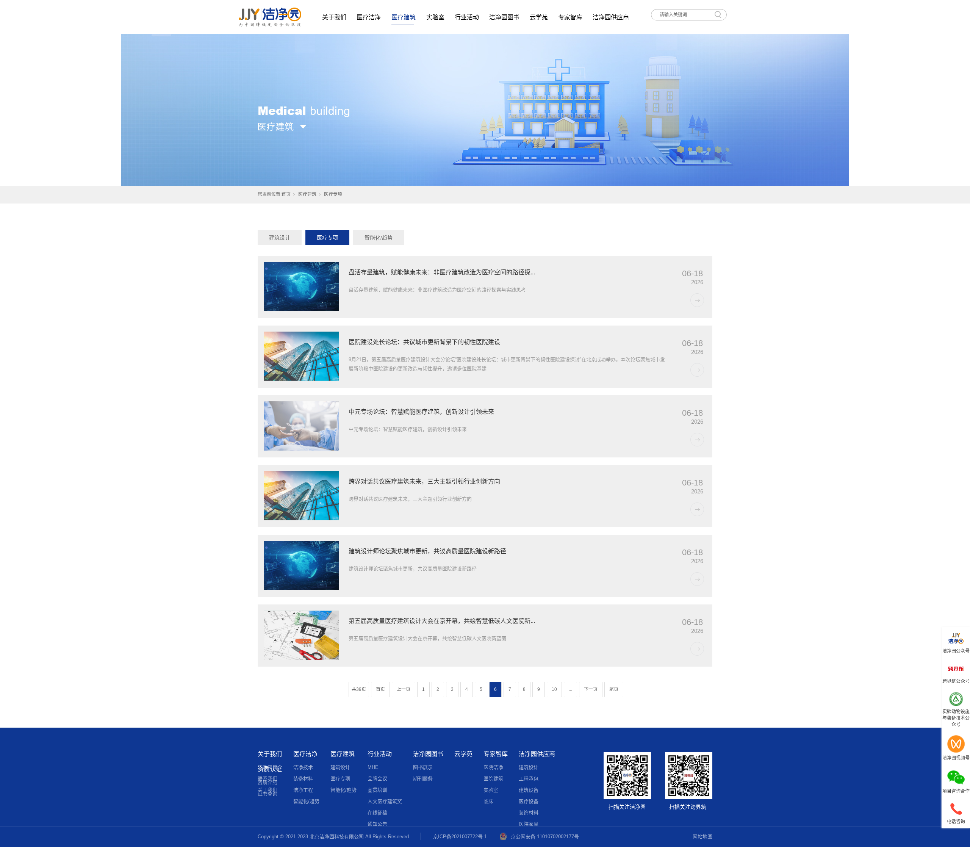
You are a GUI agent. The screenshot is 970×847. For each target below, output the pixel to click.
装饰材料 (528, 813)
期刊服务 (423, 778)
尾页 (613, 689)
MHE (373, 767)
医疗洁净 (369, 17)
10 (554, 689)
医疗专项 (327, 238)
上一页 (403, 689)
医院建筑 (493, 778)
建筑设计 (279, 238)
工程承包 (528, 778)
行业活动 (467, 17)
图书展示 (423, 767)
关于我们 (334, 17)
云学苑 (539, 17)
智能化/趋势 (379, 238)
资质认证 (270, 769)
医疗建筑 (403, 17)
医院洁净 (493, 767)
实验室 (435, 17)
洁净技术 (303, 767)
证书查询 (267, 794)
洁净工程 (303, 790)
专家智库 (570, 17)
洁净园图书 (504, 17)
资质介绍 (267, 782)
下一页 (591, 689)
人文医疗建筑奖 (385, 801)
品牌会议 (377, 778)
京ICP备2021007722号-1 (460, 836)
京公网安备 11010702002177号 (545, 836)
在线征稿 (377, 813)
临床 (488, 801)
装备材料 (303, 778)
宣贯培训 (377, 790)
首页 (286, 194)
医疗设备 (528, 801)
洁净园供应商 (611, 17)
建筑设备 (528, 790)
